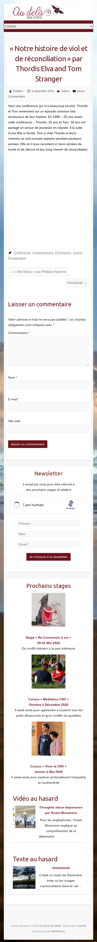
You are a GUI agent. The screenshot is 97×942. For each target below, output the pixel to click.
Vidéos (65, 91)
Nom (12, 377)
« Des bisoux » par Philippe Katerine (38, 271)
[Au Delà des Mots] (35, 11)
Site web (14, 421)
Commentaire (19, 333)
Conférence (22, 252)
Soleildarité (77, 283)
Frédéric (18, 91)
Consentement (42, 252)
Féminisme (63, 252)
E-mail (13, 399)
